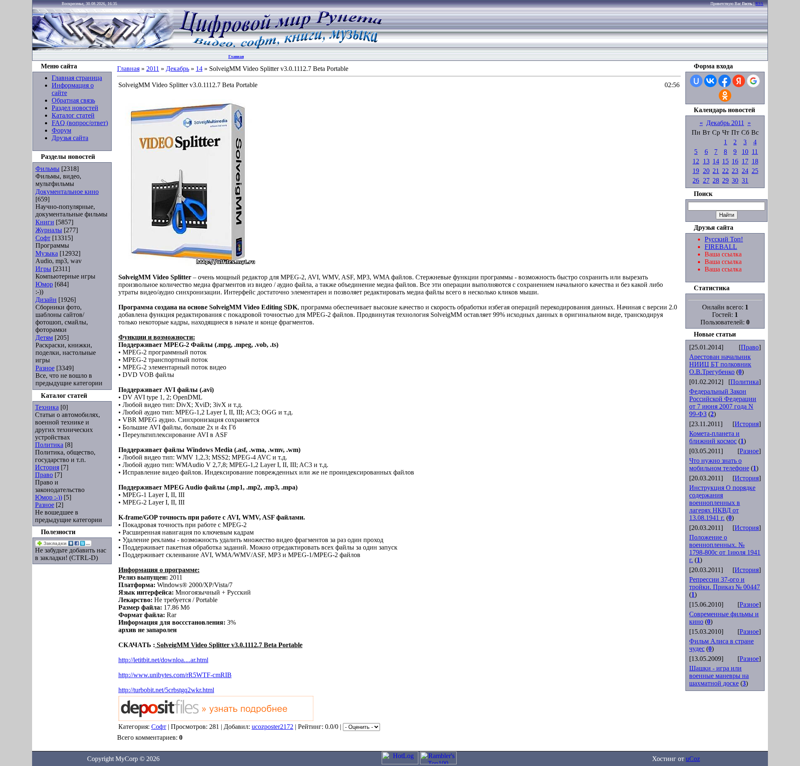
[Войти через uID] (696, 81)
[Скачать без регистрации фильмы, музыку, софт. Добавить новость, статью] (103, 48)
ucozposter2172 (272, 726)
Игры (43, 268)
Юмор (44, 284)
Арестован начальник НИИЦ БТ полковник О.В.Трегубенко (720, 364)
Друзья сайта (70, 137)
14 (199, 68)
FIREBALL (721, 246)
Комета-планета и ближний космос (714, 437)
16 (735, 161)
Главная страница (77, 77)
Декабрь (177, 68)
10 (745, 151)
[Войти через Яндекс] (738, 81)
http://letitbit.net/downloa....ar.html (163, 659)
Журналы (48, 230)
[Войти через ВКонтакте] (710, 81)
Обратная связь (73, 100)
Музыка (46, 253)
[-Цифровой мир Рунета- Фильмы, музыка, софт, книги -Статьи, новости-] (280, 48)
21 (715, 170)
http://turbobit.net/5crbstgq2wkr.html (166, 689)
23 (735, 170)
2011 (152, 68)
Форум (61, 130)
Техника (47, 407)
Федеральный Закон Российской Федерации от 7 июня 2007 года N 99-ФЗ (722, 402)
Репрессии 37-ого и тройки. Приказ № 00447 (724, 583)
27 (706, 180)
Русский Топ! (724, 239)
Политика (49, 444)
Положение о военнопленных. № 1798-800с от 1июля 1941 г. (724, 548)
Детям (44, 337)
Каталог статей (73, 115)
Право (44, 474)
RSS (759, 3)
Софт (42, 237)
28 (715, 180)
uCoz (693, 758)
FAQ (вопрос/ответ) (80, 122)
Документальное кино (67, 191)
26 (695, 180)
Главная (236, 56)
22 (725, 170)
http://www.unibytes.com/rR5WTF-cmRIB (175, 674)
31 (745, 180)
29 (725, 180)
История (47, 467)
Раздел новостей (75, 107)
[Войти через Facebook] (724, 81)
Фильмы (47, 168)
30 (735, 180)
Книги (44, 222)
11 (755, 151)
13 (706, 161)
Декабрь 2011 (725, 122)
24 (745, 170)
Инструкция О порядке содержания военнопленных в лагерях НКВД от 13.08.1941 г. (722, 502)
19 (695, 170)
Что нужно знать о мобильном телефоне (719, 464)
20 (706, 170)
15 (725, 161)
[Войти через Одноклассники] (725, 95)
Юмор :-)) (48, 497)
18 (755, 161)
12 (695, 161)
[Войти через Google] (753, 81)
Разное (45, 368)
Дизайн (46, 299)
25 (755, 170)
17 (745, 161)
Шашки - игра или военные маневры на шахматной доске (719, 676)
